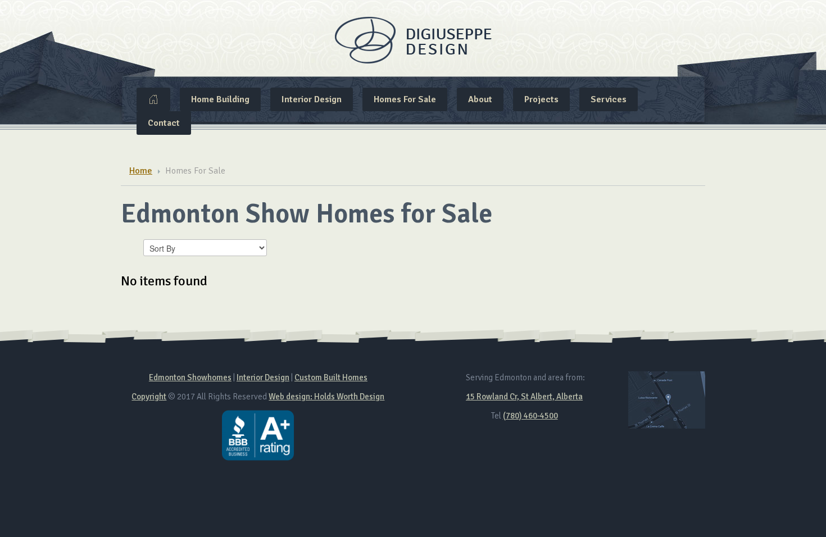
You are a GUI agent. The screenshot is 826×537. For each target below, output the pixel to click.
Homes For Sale (405, 99)
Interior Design (312, 99)
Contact (164, 123)
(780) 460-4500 (530, 416)
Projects (541, 99)
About (480, 99)
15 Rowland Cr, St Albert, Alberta (524, 397)
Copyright (148, 397)
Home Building (220, 99)
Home (153, 99)
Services (609, 99)
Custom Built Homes (330, 377)
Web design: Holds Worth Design (326, 397)
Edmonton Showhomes (190, 377)
